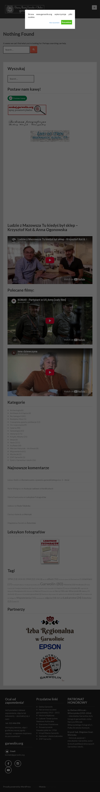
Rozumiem (66, 22)
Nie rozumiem (54, 23)
